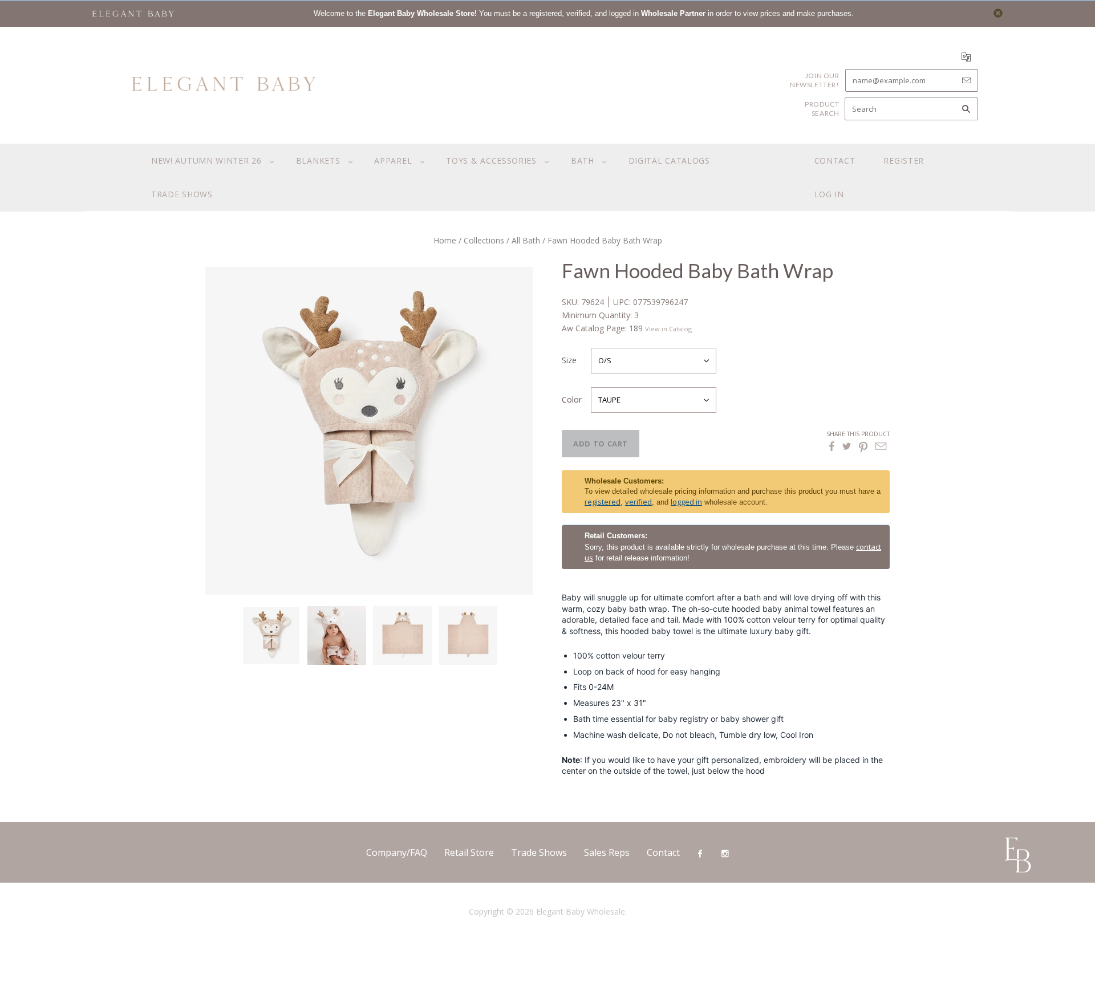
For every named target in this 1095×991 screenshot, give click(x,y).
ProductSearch (822, 108)
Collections (484, 240)
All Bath (526, 240)
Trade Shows (539, 852)
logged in (686, 502)
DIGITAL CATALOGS (669, 160)
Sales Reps (607, 852)
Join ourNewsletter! (815, 80)
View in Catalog (668, 328)
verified (638, 502)
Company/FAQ (396, 852)
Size (569, 360)
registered (602, 502)
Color (572, 399)
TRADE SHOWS (182, 194)
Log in (829, 194)
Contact (834, 160)
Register (903, 160)
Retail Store (469, 852)
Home (444, 240)
